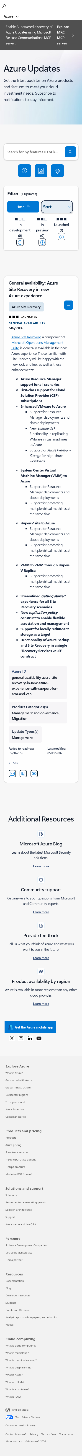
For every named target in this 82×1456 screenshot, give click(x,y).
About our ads (14, 1441)
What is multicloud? (17, 1353)
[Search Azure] (4, 6)
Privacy (34, 1434)
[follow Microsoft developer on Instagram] (21, 1038)
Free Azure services (16, 1152)
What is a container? (17, 1389)
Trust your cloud (15, 1102)
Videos (9, 1324)
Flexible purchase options (20, 1159)
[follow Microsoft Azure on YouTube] (39, 1038)
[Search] (70, 151)
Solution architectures (18, 1209)
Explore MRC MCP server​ (63, 34)
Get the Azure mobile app (34, 1027)
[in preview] (42, 242)
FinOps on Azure (15, 1166)
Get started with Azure (18, 1080)
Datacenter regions (16, 1094)
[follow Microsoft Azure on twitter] (12, 1038)
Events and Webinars (17, 1310)
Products (10, 1137)
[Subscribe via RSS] (41, 170)
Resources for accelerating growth (25, 1202)
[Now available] (61, 237)
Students (10, 1302)
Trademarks (66, 1434)
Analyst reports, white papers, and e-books (31, 1317)
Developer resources (17, 1295)
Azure (9, 16)
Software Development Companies (26, 1245)
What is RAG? (13, 1396)
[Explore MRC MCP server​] (57, 170)
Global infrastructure (18, 1087)
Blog (8, 1288)
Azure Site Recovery (26, 336)
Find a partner (14, 1260)
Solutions (11, 1195)
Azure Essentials (14, 1109)
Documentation (14, 1280)
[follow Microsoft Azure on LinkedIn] (30, 1038)
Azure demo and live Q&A (20, 1224)
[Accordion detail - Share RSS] (23, 773)
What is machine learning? (21, 1360)
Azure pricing (13, 1145)
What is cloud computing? (20, 1345)
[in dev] (20, 242)
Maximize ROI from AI (18, 1174)
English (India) (20, 1409)
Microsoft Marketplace (18, 1252)
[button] (24, 170)
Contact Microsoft (16, 1434)
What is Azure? (14, 1073)
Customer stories (15, 1116)
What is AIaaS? (14, 1374)
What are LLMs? (14, 1382)
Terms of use (48, 1434)
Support (10, 1217)
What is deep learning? (19, 1367)
